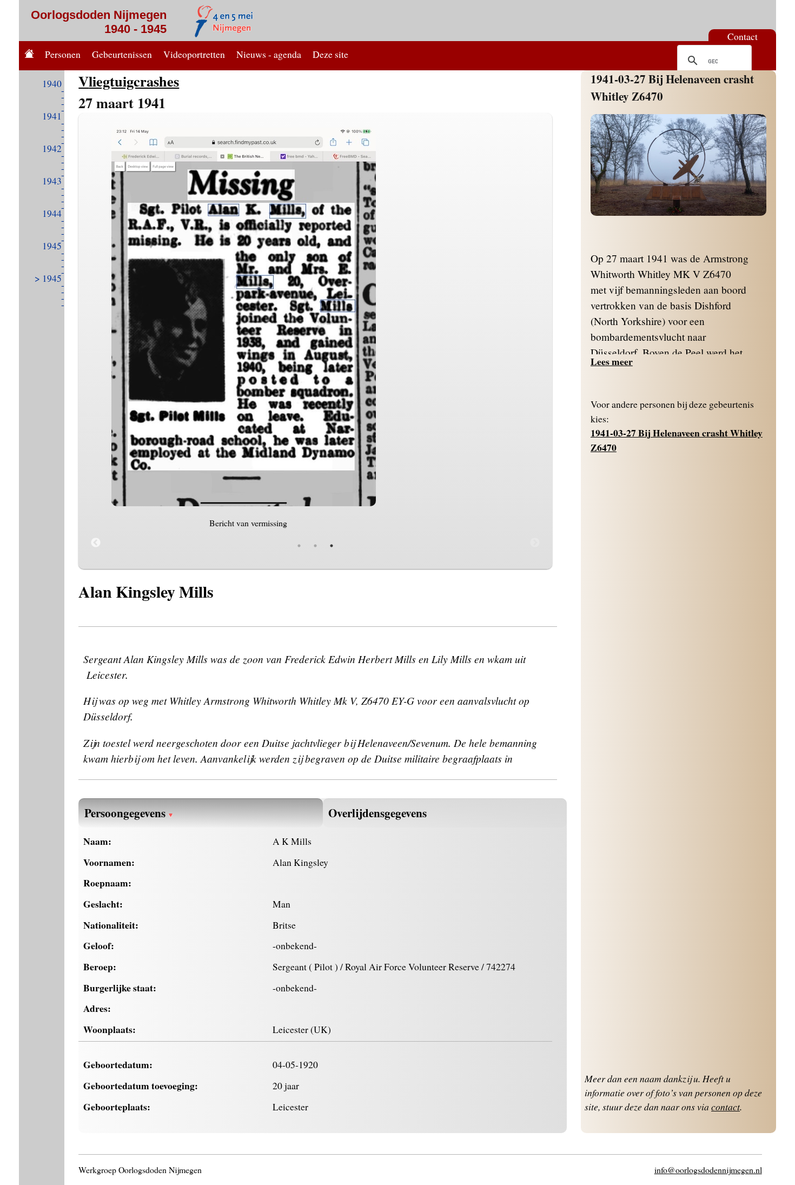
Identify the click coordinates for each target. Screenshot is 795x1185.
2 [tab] (315, 545)
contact (725, 1106)
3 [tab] (331, 545)
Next (534, 543)
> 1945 (48, 278)
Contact (742, 36)
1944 (52, 213)
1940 (52, 83)
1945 (52, 245)
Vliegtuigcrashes (128, 80)
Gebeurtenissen (122, 54)
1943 (52, 180)
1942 (52, 148)
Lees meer (612, 361)
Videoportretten (194, 54)
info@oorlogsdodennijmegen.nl (708, 1169)
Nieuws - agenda (268, 54)
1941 (52, 115)
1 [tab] (299, 545)
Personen (63, 54)
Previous (95, 543)
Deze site (330, 54)
